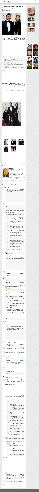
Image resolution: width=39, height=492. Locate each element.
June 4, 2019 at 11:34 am (22, 347)
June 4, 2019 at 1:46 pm (22, 379)
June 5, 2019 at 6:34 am (22, 257)
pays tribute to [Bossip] (14, 172)
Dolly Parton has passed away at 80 (31, 7)
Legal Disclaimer (26, 490)
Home (11, 490)
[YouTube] (34, 3)
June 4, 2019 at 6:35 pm (22, 189)
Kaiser (4, 10)
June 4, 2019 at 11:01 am (22, 277)
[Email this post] (7, 12)
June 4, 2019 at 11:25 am (22, 287)
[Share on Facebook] (2, 12)
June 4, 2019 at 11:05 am (22, 213)
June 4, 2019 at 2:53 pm (22, 412)
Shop (10, 3)
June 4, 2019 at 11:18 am (22, 341)
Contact (31, 0)
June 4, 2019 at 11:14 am (22, 273)
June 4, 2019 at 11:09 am (22, 282)
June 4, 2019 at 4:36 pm (22, 302)
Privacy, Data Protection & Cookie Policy (20, 490)
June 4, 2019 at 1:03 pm (22, 298)
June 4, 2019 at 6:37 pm (22, 344)
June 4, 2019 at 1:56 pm (22, 395)
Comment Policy (14, 490)
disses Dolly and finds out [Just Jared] (16, 173)
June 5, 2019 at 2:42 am (22, 433)
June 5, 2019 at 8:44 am (22, 360)
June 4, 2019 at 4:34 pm (22, 444)
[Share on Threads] (6, 12)
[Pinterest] (35, 3)
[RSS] (36, 3)
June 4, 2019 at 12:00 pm (21, 230)
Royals (8, 3)
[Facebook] (32, 3)
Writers (33, 0)
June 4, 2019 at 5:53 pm (22, 474)
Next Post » (23, 163)
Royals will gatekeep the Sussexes (30, 27)
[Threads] (33, 3)
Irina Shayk (11, 10)
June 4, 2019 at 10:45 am (22, 203)
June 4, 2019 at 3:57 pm (22, 422)
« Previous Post (4, 163)
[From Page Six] (4, 70)
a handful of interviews (16, 37)
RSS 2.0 (17, 178)
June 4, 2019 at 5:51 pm (22, 307)
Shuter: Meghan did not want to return (31, 12)
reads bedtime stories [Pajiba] (15, 169)
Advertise (36, 0)
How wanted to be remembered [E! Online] (16, 170)
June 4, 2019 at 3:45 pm (22, 252)
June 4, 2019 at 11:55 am (22, 292)
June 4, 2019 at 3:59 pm (22, 480)
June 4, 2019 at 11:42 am (22, 351)
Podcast (13, 3)
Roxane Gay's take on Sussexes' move (31, 17)
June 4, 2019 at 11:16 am (21, 217)
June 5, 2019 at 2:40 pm (22, 312)
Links (16, 3)
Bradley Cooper (8, 10)
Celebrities (5, 3)
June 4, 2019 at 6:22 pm (22, 477)
